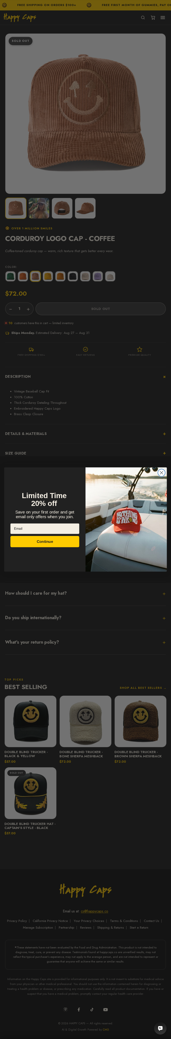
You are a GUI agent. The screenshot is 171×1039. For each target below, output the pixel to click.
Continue (45, 541)
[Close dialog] (161, 472)
